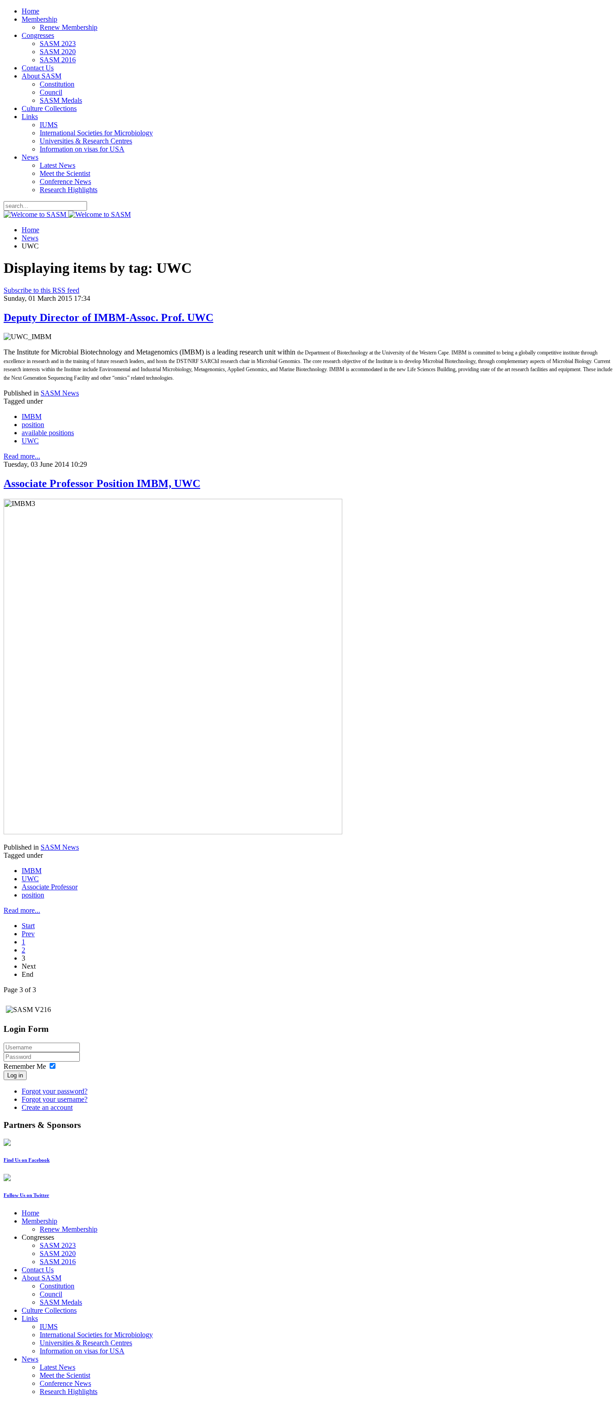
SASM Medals (61, 100)
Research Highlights (68, 189)
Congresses (38, 35)
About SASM (41, 76)
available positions (48, 433)
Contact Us (38, 68)
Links (30, 116)
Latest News (57, 165)
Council (51, 92)
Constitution (57, 84)
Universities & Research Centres (86, 141)
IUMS (49, 125)
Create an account (47, 1107)
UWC (30, 441)
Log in (15, 1075)
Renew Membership (68, 27)
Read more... (22, 456)
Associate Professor (50, 887)
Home (30, 11)
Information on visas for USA (82, 149)
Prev (28, 934)
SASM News (60, 393)
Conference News (65, 181)
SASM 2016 (58, 60)
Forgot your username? (54, 1099)
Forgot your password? (54, 1091)
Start (28, 925)
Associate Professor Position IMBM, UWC (102, 483)
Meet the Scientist (65, 173)
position (33, 424)
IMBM (31, 416)
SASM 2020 (58, 51)
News (30, 157)
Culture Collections (49, 108)
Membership (39, 19)
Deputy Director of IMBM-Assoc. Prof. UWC (108, 317)
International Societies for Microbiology (96, 133)
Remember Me (25, 1066)
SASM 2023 (58, 43)
